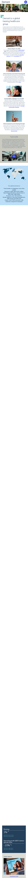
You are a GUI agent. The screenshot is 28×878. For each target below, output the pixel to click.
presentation (16, 56)
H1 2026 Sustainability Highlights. (16, 106)
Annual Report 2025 (14, 876)
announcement (14, 130)
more (20, 82)
